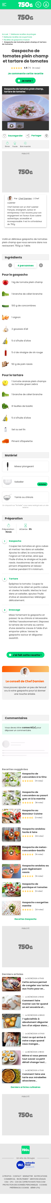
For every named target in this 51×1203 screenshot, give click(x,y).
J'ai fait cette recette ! (27, 655)
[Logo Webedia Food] (25, 1164)
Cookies (43, 1185)
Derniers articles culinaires (25, 1087)
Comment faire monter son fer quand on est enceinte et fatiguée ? (35, 1004)
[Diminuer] (10, 265)
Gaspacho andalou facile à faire (33, 830)
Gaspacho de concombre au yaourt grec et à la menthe (35, 795)
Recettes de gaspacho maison (17, 40)
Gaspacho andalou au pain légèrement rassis (35, 869)
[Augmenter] (41, 265)
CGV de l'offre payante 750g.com (30, 1182)
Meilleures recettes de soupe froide (18, 37)
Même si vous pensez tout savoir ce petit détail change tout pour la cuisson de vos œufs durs (35, 1059)
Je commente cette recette (25, 73)
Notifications (40, 1176)
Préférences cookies (19, 1187)
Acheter (42, 484)
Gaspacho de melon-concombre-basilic (34, 849)
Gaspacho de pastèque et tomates (34, 885)
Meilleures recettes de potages (23, 34)
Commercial (9, 1179)
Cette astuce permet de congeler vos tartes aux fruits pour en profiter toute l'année (35, 985)
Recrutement (23, 1179)
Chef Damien (25, 198)
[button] (33, 135)
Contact (17, 1176)
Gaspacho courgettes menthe (35, 904)
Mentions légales (38, 1179)
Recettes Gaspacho (25, 919)
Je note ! (27, 80)
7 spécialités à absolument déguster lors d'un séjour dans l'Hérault (35, 1022)
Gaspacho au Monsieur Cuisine (32, 812)
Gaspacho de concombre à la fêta (34, 775)
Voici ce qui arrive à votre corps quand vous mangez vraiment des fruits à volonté (34, 1041)
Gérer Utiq (35, 1187)
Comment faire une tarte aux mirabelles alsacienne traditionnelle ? (34, 1077)
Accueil (5, 34)
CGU (6, 1182)
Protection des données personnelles (20, 1185)
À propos (6, 1176)
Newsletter (28, 1176)
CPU (11, 1182)
